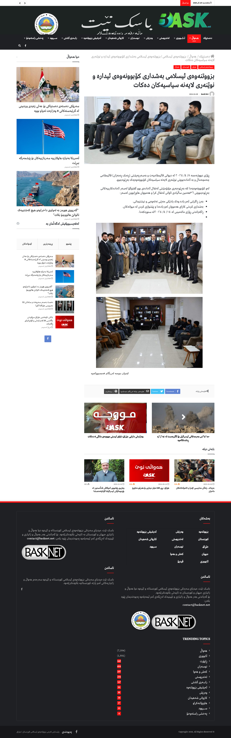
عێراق (194, 67)
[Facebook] (25, 46)
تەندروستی (164, 38)
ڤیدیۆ (180, 561)
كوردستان (186, 67)
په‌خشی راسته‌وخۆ (34, 38)
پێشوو (69, 244)
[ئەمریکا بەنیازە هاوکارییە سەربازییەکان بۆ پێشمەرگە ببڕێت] (48, 136)
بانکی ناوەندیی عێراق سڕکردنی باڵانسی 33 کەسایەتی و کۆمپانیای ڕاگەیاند (39, 320)
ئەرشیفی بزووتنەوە (147, 531)
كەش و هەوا (200, 672)
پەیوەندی (67, 732)
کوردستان (203, 539)
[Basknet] (183, 20)
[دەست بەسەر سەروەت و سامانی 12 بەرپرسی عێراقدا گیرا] (64, 307)
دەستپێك (207, 38)
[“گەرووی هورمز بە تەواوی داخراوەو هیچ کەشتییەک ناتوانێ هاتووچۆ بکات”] (48, 188)
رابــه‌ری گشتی (70, 38)
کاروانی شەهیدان (147, 539)
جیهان (205, 554)
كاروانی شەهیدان (116, 38)
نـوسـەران (134, 38)
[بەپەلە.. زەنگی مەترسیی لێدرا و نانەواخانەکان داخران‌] (194, 470)
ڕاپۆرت (203, 661)
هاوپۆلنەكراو (200, 703)
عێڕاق (205, 546)
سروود (153, 546)
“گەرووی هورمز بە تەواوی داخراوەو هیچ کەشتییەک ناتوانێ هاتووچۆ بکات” (48, 212)
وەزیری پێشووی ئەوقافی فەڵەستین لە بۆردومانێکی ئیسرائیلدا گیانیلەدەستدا (108, 489)
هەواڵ (193, 56)
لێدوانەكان (27, 244)
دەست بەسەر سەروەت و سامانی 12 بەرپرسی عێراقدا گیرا (37, 304)
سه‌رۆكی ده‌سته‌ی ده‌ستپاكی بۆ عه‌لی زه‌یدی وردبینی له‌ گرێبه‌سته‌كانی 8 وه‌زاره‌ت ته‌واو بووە (49, 108)
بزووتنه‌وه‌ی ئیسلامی (175, 56)
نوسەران (178, 546)
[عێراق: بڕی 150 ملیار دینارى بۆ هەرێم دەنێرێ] (149, 470)
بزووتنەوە (204, 531)
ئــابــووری (180, 38)
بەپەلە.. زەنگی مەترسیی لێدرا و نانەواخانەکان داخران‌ (195, 489)
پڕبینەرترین (48, 244)
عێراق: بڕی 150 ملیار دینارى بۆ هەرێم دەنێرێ (150, 488)
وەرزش (149, 38)
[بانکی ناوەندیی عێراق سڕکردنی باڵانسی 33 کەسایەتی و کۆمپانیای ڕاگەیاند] (64, 322)
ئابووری (204, 561)
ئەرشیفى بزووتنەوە (92, 38)
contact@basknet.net (196, 605)
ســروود (53, 38)
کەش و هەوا (176, 554)
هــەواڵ (195, 38)
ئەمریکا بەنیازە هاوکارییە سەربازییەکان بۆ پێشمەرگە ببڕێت (49, 160)
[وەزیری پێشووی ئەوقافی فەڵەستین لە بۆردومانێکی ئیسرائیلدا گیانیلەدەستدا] (104, 470)
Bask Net (205, 94)
